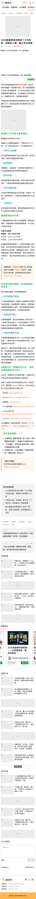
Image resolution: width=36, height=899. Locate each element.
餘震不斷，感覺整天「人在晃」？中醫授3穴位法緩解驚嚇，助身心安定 (24, 563)
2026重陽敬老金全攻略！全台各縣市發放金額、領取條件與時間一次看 (24, 778)
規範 (2, 860)
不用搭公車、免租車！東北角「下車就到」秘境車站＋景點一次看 (24, 789)
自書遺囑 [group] (19, 13)
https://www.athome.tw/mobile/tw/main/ (17, 414)
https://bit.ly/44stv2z (12, 467)
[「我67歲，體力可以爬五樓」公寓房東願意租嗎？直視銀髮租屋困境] (7, 714)
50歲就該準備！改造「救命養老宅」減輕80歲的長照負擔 (24, 680)
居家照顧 (22, 522)
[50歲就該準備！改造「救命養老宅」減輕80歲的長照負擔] (7, 681)
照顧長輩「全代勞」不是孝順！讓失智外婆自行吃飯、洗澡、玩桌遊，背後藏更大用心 (24, 746)
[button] (33, 2)
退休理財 (6, 7)
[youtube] (32, 879)
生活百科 (31, 7)
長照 (13, 525)
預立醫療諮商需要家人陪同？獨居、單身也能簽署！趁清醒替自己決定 (24, 691)
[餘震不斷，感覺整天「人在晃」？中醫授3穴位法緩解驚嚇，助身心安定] (7, 564)
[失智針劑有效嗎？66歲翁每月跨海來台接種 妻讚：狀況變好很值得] (7, 758)
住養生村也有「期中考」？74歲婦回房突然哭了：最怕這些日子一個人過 (24, 724)
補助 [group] (26, 13)
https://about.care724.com (20, 418)
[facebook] (26, 879)
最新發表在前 (29, 867)
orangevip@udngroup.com (16, 884)
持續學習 (14, 7)
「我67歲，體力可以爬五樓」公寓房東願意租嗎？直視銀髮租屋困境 (24, 713)
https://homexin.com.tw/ (19, 397)
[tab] (16, 668)
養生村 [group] (4, 13)
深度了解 (24, 663)
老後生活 (5, 525)
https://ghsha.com (16, 393)
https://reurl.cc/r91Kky (12, 275)
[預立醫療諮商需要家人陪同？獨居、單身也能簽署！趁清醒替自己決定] (7, 692)
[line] (29, 879)
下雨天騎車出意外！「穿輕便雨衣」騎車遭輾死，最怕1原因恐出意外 (24, 574)
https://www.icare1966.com (23, 406)
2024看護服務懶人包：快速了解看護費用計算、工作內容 (18, 426)
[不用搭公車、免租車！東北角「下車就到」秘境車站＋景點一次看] (7, 790)
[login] (30, 2)
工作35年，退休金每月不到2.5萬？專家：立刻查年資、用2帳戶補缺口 (24, 811)
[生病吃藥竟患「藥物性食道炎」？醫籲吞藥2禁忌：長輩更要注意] (7, 608)
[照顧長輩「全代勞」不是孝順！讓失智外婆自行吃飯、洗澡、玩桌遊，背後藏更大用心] (7, 747)
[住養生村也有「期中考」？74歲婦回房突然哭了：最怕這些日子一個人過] (7, 725)
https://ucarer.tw (15, 402)
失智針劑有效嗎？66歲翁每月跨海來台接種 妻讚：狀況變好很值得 (24, 757)
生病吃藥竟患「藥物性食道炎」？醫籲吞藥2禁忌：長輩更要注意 (24, 607)
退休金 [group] (11, 13)
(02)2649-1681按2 (13, 886)
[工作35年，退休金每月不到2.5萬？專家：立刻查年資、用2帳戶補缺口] (7, 812)
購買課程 (25, 2)
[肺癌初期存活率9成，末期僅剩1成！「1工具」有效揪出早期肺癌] (7, 597)
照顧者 (14, 522)
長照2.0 (30, 522)
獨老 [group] (32, 13)
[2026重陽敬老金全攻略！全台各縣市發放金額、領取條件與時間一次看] (7, 779)
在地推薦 (22, 7)
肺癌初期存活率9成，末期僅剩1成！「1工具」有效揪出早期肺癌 (24, 596)
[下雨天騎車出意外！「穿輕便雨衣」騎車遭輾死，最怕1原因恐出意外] (7, 575)
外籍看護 (5, 522)
